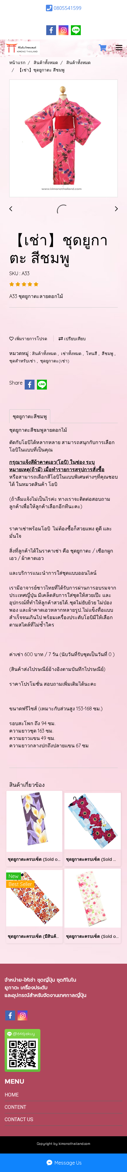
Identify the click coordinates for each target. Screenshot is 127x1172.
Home (11, 1095)
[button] (88, 48)
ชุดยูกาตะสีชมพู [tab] (30, 416)
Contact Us (19, 1119)
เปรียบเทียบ (74, 338)
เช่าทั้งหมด (72, 353)
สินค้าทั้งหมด (45, 353)
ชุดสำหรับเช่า (23, 361)
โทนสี (92, 353)
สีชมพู (108, 353)
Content (15, 1107)
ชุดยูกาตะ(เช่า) (54, 361)
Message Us (67, 1163)
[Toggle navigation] (119, 48)
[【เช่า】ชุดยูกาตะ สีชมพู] (63, 139)
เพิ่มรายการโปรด (30, 338)
